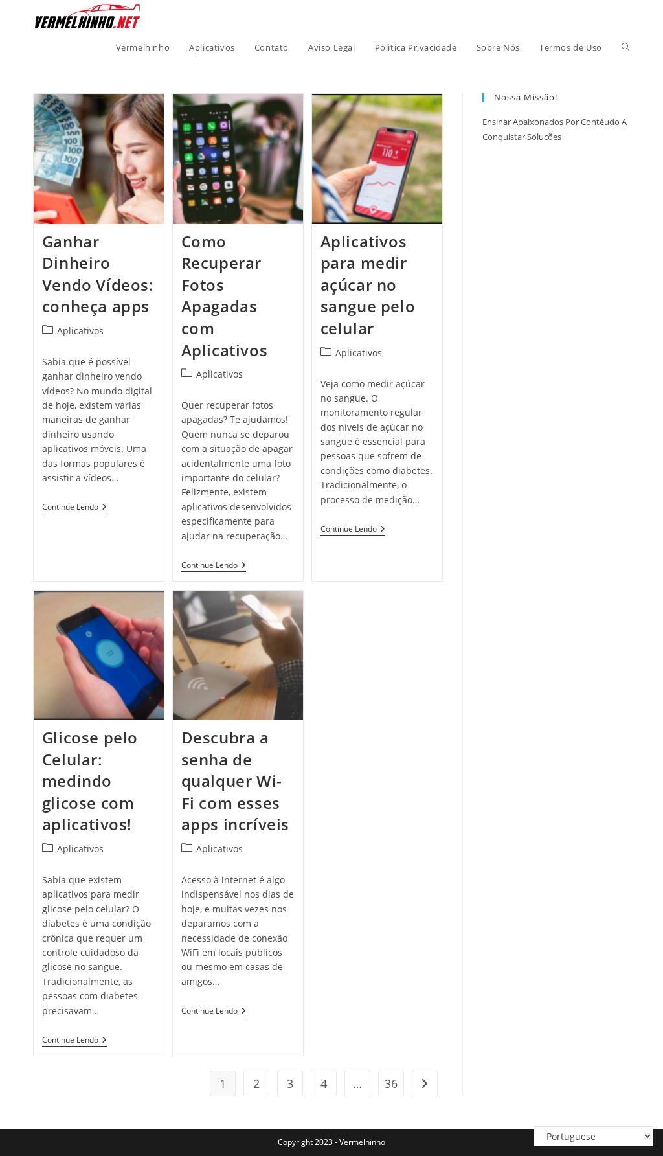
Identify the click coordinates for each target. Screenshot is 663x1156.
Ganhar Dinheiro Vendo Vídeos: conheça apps (98, 274)
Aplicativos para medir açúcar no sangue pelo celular (368, 285)
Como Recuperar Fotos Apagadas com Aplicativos (224, 296)
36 (391, 1083)
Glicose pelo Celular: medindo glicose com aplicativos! (90, 781)
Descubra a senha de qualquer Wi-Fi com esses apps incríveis (235, 781)
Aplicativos (80, 330)
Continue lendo (74, 508)
